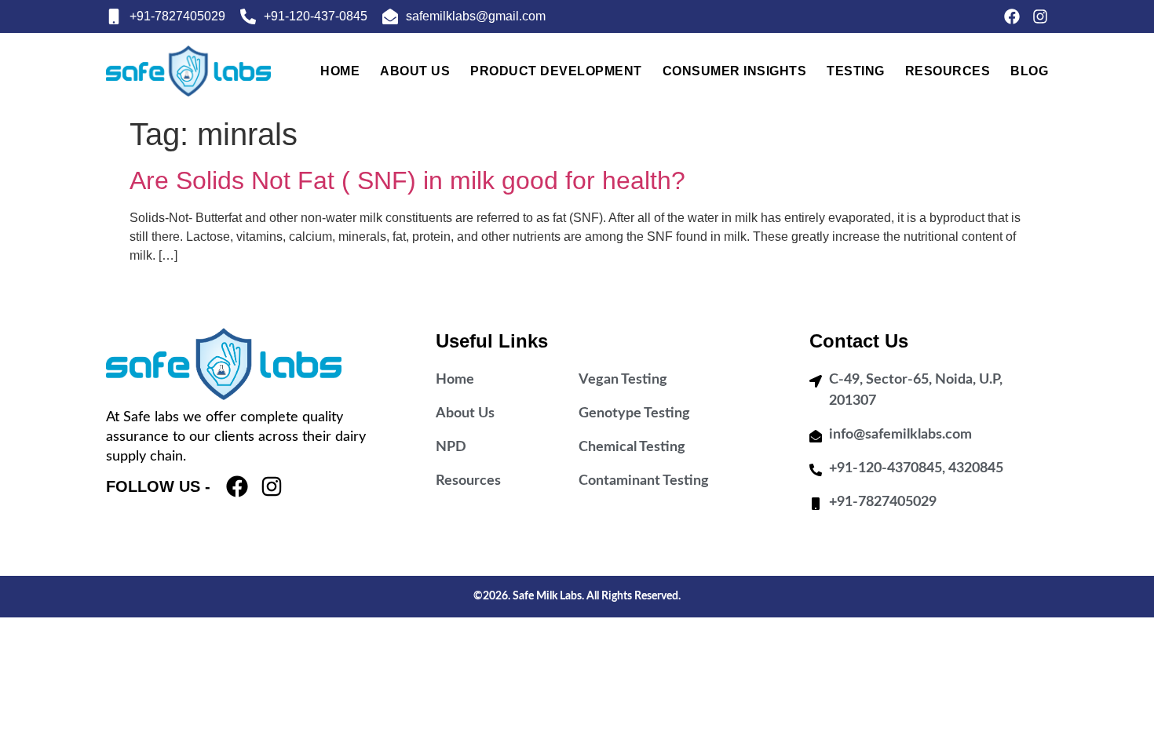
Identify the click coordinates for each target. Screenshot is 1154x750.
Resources (948, 71)
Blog (1029, 71)
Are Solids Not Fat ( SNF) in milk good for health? (407, 180)
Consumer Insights (735, 71)
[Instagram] (1040, 16)
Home (340, 71)
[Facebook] (1012, 16)
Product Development (556, 71)
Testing (856, 71)
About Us (415, 71)
